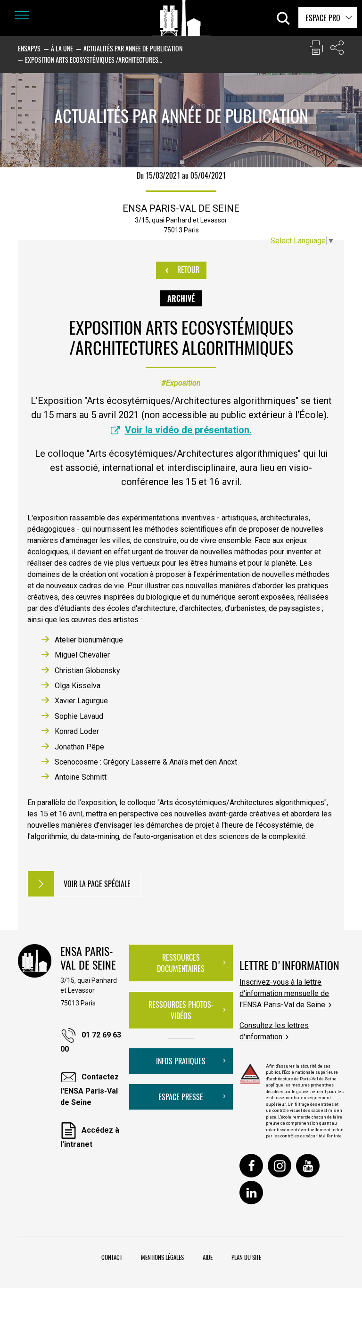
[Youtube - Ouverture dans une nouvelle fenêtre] (308, 1165)
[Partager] (337, 49)
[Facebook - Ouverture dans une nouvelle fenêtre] (251, 1165)
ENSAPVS (29, 48)
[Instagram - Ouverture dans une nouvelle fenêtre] (279, 1165)
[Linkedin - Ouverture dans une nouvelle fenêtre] (251, 1192)
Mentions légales (162, 1257)
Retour (187, 269)
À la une (62, 48)
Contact (111, 1257)
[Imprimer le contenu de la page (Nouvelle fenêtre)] (316, 49)
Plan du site (246, 1257)
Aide (208, 1257)
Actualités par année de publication (132, 48)
